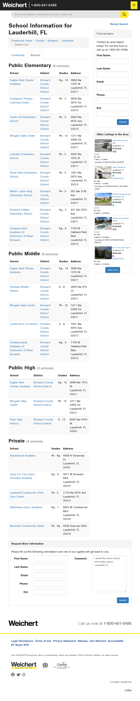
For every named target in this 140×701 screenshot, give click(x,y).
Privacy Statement (64, 641)
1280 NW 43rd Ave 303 (120, 141)
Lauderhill (67, 40)
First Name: (104, 55)
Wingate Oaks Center (22, 135)
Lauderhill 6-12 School (23, 324)
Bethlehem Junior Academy (26, 507)
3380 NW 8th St (119, 167)
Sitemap (83, 641)
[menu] (134, 5)
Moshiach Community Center (27, 526)
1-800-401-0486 (44, 5)
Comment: (80, 558)
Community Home (21, 40)
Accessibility (115, 641)
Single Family (118, 178)
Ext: (99, 108)
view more (113, 269)
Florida (40, 40)
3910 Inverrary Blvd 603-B (121, 219)
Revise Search (119, 24)
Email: (100, 81)
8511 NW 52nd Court (121, 247)
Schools (35, 55)
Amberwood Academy (23, 455)
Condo (96, 154)
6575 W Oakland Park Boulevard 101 (122, 195)
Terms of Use (43, 641)
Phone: (101, 95)
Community (18, 55)
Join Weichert (97, 641)
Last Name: (104, 68)
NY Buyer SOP (20, 645)
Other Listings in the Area (113, 134)
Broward (53, 40)
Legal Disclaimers (22, 641)
